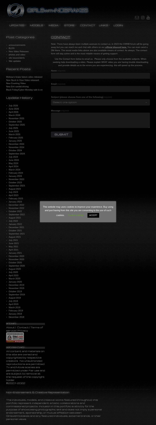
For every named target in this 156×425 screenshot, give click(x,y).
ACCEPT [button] (93, 215)
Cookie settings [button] (76, 215)
